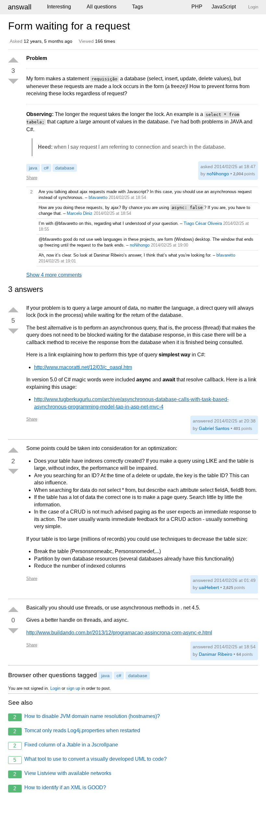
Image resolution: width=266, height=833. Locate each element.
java (33, 167)
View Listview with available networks (62, 773)
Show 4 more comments (54, 275)
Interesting (59, 6)
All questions (101, 6)
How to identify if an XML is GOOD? (59, 788)
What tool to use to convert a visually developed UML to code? (90, 759)
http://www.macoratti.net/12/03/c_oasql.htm (83, 367)
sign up (73, 688)
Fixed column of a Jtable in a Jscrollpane (65, 745)
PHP (196, 6)
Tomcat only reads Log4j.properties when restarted (76, 731)
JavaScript (224, 6)
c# (46, 167)
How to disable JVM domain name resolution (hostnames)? (86, 716)
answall (19, 7)
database (64, 167)
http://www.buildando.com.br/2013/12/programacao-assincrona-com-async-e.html (119, 632)
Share (31, 177)
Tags (137, 6)
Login (55, 688)
